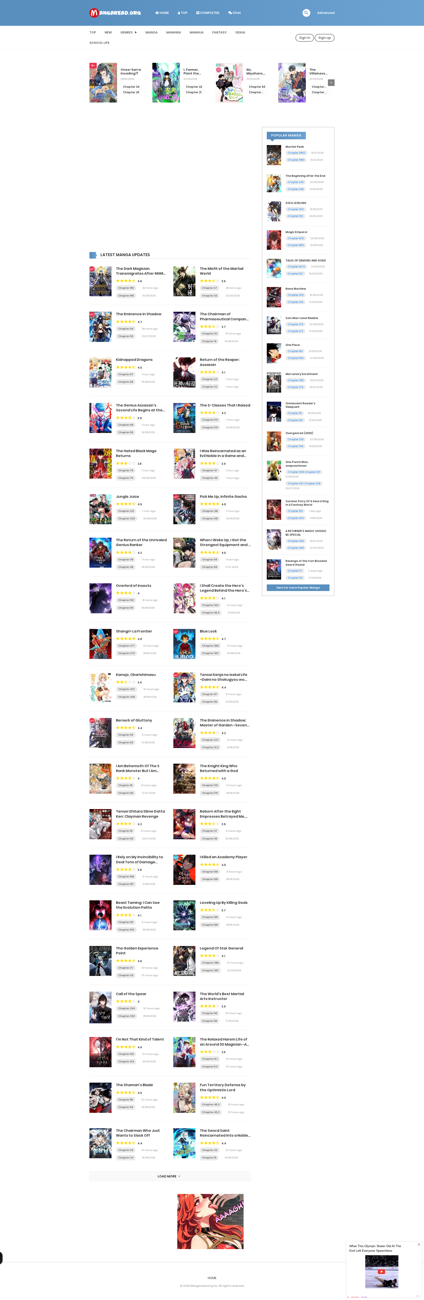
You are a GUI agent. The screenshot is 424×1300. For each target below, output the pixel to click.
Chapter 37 (209, 831)
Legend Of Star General (221, 948)
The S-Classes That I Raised (225, 405)
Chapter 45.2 (211, 1112)
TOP (183, 13)
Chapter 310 (295, 420)
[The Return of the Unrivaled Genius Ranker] (100, 552)
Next (331, 82)
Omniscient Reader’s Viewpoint (300, 405)
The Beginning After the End (305, 176)
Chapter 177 (295, 571)
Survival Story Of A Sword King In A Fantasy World (307, 503)
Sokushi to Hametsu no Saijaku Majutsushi (319, 71)
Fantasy (219, 32)
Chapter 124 (126, 1061)
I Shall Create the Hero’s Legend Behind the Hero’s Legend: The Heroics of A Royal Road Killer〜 (223, 593)
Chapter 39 (125, 559)
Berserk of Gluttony (134, 720)
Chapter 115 (125, 1099)
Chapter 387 (210, 970)
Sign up (324, 37)
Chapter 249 (296, 182)
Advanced (326, 13)
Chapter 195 (126, 295)
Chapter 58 (209, 567)
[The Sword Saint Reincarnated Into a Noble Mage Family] (184, 1143)
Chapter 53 (194, 87)
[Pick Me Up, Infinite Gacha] (184, 509)
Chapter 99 (209, 1013)
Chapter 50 (125, 838)
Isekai (240, 32)
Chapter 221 (126, 511)
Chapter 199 (295, 216)
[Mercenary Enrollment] (274, 382)
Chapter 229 (255, 92)
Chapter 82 (125, 742)
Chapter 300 (296, 518)
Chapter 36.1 (210, 605)
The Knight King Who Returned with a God (219, 768)
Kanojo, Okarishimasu (136, 674)
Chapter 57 (125, 374)
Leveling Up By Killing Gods (224, 902)
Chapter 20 (209, 1150)
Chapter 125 (126, 1054)
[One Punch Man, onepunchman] (274, 470)
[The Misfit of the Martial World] (184, 281)
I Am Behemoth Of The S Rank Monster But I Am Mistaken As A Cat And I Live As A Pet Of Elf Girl (141, 773)
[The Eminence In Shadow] (100, 326)
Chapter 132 (126, 600)
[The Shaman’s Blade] (100, 1097)
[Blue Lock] (184, 644)
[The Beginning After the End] (274, 183)
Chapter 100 (126, 929)
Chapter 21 (130, 92)
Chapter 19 (209, 1157)
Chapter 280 (296, 380)
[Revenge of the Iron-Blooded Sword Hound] (274, 569)
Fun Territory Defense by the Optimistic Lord (223, 1087)
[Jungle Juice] (100, 509)
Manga (152, 32)
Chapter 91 (125, 785)
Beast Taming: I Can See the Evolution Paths (138, 905)
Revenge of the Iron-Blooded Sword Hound (306, 563)
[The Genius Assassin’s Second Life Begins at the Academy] (100, 418)
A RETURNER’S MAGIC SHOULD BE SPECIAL (306, 533)
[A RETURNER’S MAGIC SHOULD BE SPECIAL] (274, 539)
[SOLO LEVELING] (274, 211)
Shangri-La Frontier (134, 631)
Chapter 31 (209, 341)
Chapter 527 (295, 273)
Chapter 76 (125, 470)
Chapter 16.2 (318, 87)
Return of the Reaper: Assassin (220, 362)
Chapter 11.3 (210, 1066)
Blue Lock (208, 631)
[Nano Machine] (274, 297)
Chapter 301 (295, 511)
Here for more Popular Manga (298, 587)
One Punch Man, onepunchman (297, 464)
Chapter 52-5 (192, 92)
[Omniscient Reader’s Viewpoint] (274, 411)
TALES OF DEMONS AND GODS (306, 260)
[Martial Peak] (274, 155)
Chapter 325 (295, 302)
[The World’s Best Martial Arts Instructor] (184, 1006)
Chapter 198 (126, 876)
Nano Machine (296, 289)
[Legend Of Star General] (184, 961)
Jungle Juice (127, 496)
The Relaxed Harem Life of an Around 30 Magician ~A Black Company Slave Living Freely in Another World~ (225, 1047)
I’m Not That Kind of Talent (140, 1039)
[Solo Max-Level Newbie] (274, 325)
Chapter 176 (295, 578)
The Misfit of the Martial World (221, 271)
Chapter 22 (131, 87)
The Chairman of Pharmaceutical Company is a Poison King (224, 318)
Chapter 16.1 (318, 92)
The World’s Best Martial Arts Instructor (222, 996)
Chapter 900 (296, 238)
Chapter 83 (125, 336)
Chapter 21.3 (210, 747)
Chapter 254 (126, 1008)
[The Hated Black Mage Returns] (100, 463)
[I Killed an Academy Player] (184, 869)
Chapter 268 (296, 548)
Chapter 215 (210, 518)
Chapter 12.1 (210, 1059)
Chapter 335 (295, 446)
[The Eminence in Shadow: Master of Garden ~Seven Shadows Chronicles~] (184, 733)
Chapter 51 (125, 831)
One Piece (293, 345)
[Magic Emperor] (274, 239)
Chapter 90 (125, 793)
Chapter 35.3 (210, 612)
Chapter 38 (125, 567)
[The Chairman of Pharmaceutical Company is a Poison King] (184, 326)
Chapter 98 (209, 1021)
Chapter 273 (295, 324)
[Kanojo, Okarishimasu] (100, 687)
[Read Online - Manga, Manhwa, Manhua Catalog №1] (115, 12)
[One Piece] (274, 353)
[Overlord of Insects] (100, 598)
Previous (92, 82)
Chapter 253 (126, 1016)
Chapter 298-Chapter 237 (304, 472)
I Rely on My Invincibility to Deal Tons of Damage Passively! (139, 861)
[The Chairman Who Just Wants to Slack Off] (100, 1143)
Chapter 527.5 (296, 266)
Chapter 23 (209, 379)
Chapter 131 (125, 608)
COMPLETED (209, 13)
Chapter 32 (209, 333)
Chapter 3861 (296, 160)
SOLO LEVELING (296, 203)
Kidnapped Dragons (134, 359)
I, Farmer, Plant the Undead (128, 71)
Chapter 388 (210, 962)
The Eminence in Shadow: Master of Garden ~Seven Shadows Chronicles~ (223, 725)
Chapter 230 (255, 87)
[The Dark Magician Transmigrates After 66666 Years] (100, 281)
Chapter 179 (210, 420)
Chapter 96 (209, 701)
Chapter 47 (209, 470)
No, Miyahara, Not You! (192, 71)
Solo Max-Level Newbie (302, 318)
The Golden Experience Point (137, 951)
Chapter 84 (125, 328)
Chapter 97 (209, 694)
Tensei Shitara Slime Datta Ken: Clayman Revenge (140, 814)
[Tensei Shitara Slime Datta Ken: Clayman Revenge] (100, 824)
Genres (126, 32)
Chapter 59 (209, 559)
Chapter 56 (125, 382)
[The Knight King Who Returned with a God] (184, 778)
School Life (99, 43)
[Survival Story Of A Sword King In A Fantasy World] (274, 509)
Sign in (304, 37)
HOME (164, 13)
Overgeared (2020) (299, 433)
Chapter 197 (126, 884)
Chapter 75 (125, 478)
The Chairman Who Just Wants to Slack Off (138, 1133)
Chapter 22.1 (210, 740)
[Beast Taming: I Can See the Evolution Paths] (100, 915)
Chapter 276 (126, 653)
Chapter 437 (126, 689)
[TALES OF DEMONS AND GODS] (274, 268)
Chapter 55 (125, 432)
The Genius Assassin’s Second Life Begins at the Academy (139, 410)
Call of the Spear (131, 993)
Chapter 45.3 (211, 1104)
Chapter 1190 (296, 358)
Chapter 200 (296, 209)
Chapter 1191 (295, 351)
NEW (108, 32)
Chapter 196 (126, 288)
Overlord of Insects (133, 585)
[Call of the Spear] (100, 1007)
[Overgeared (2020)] (274, 441)
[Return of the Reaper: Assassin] (184, 372)
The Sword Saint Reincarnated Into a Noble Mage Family (224, 1135)
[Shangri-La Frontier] (100, 644)
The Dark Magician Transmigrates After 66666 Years (141, 273)
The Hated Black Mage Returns (136, 453)
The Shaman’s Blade (134, 1084)
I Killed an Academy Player (223, 857)
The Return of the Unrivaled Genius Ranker (141, 542)
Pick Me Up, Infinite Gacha (223, 496)
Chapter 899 (296, 245)
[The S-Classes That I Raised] (184, 418)
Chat (236, 13)
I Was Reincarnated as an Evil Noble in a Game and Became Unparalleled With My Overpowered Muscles (224, 458)
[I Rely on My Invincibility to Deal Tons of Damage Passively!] (100, 869)
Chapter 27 (209, 288)
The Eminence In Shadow (138, 314)
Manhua (197, 32)
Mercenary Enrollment (302, 374)
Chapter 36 (209, 838)
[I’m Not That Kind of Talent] (100, 1052)
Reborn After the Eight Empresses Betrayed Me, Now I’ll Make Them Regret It (225, 816)
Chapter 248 (295, 189)
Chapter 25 (125, 1150)
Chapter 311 (295, 413)
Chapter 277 (126, 645)
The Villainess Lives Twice (255, 71)
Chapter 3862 (296, 153)
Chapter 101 (125, 922)
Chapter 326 (296, 295)
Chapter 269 (296, 541)
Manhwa (173, 32)
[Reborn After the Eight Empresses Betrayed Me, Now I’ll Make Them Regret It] (184, 824)
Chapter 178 (210, 427)
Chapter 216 (210, 511)
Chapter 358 (210, 645)
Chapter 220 (126, 518)
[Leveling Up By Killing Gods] (184, 915)
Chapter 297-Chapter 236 (304, 483)
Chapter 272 (295, 331)
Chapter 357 (210, 653)
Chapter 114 (125, 1107)
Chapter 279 (295, 387)
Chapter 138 (210, 879)
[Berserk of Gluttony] (100, 733)
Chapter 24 (125, 1157)
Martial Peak (295, 147)
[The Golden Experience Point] (100, 961)
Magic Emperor (297, 232)
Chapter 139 (210, 871)
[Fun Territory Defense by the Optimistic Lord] (184, 1097)
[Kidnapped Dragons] (100, 372)
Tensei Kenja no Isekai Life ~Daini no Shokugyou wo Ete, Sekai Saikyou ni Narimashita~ (223, 682)
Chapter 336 (296, 439)
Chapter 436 (126, 697)
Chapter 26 (209, 295)
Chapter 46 (209, 478)
